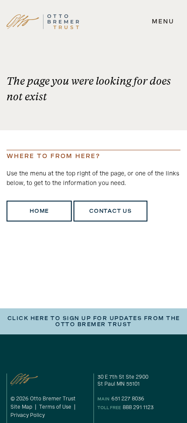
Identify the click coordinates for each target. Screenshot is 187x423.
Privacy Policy (27, 415)
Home (39, 211)
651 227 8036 (127, 399)
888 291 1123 (138, 407)
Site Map (21, 407)
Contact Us (110, 211)
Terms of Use (55, 407)
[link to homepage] (43, 21)
